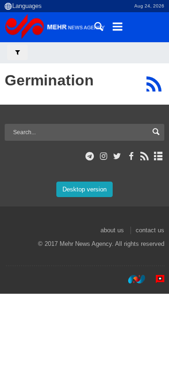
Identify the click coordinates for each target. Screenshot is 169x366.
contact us (150, 230)
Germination (49, 80)
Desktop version (84, 189)
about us (112, 230)
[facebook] (131, 156)
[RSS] (153, 84)
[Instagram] (103, 156)
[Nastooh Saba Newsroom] (132, 279)
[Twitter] (117, 156)
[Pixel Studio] (155, 279)
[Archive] (158, 156)
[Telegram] (90, 156)
